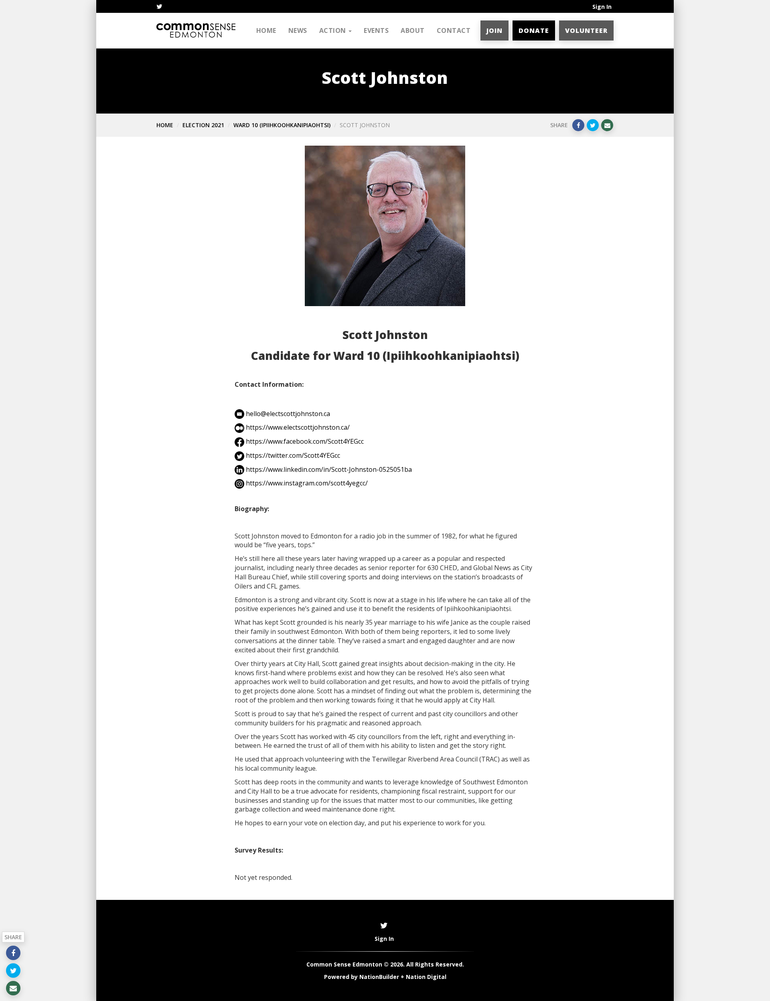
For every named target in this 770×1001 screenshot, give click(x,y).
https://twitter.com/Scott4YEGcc (293, 455)
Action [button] (333, 30)
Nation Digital (426, 977)
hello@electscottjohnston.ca (288, 413)
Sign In (602, 6)
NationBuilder (379, 977)
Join (494, 30)
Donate (534, 30)
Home (266, 30)
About (413, 30)
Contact (454, 30)
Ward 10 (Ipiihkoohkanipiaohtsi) (281, 125)
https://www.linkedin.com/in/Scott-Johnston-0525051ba (329, 469)
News (297, 30)
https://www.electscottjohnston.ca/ (298, 427)
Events (376, 30)
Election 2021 (203, 125)
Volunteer (586, 30)
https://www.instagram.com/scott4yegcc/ (307, 483)
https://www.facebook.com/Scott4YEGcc (305, 441)
